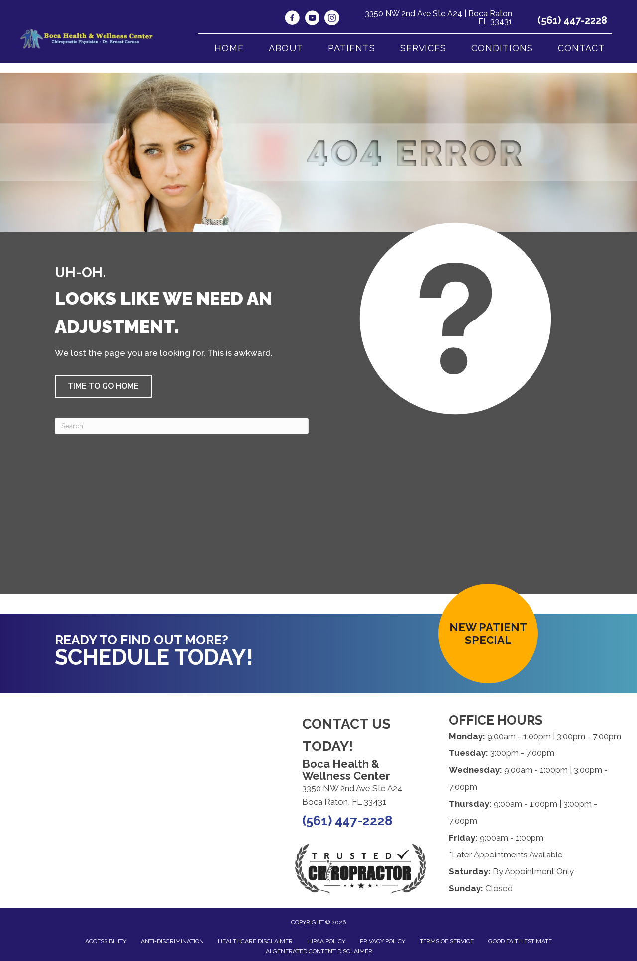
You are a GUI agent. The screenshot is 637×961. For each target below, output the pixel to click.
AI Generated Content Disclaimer (319, 951)
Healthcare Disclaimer (255, 941)
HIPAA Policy (326, 941)
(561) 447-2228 (572, 20)
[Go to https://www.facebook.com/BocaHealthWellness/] (292, 19)
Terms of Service (447, 941)
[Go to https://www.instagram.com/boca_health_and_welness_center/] (331, 19)
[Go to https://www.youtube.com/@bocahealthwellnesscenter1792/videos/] (312, 19)
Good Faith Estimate (520, 941)
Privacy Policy (382, 941)
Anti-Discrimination (172, 941)
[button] (103, 386)
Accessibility (105, 941)
